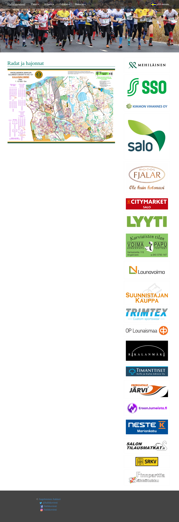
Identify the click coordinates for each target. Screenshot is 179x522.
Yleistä (34, 4)
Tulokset (63, 4)
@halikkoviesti (50, 502)
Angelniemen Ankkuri (50, 499)
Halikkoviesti (50, 506)
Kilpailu (48, 4)
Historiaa (79, 4)
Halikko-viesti (16, 4)
